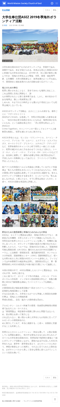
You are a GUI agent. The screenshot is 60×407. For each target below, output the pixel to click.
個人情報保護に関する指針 (11, 401)
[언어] (52, 3)
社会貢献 (6, 10)
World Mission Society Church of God (24, 3)
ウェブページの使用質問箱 (33, 401)
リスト (47, 10)
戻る (54, 10)
